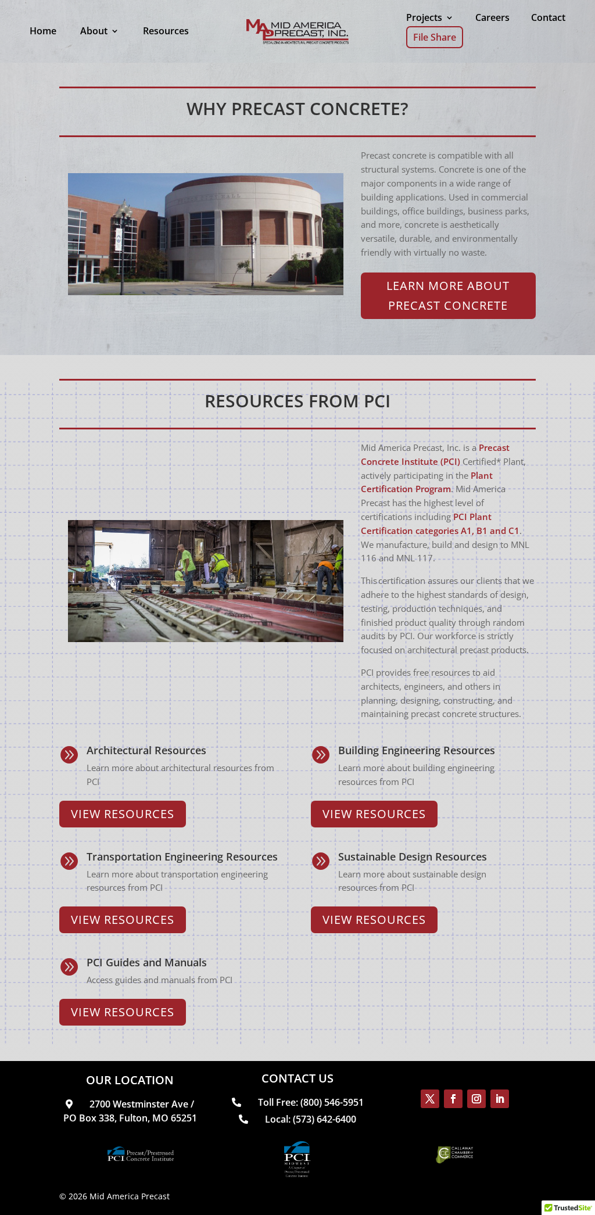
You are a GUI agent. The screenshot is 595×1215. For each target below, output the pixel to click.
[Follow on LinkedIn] (499, 1098)
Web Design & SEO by (269, 1196)
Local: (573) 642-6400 (309, 1119)
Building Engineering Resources (416, 750)
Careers (492, 17)
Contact (548, 17)
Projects (424, 17)
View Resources (122, 814)
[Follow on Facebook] (453, 1098)
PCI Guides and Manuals (147, 962)
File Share (434, 37)
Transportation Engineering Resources (182, 856)
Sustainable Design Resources (412, 856)
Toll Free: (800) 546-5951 (310, 1102)
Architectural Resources (146, 750)
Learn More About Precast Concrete (448, 295)
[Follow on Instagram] (476, 1098)
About (93, 31)
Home (43, 31)
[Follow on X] (430, 1098)
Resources (166, 31)
